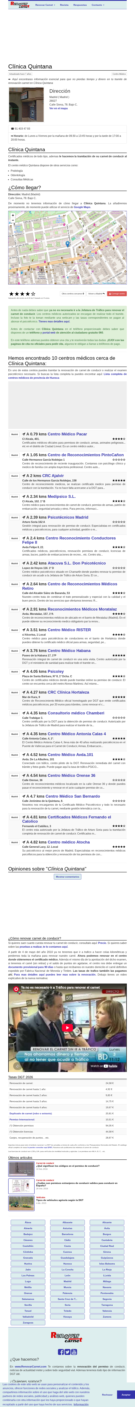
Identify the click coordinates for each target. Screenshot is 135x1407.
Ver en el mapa (58, 108)
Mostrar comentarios (67, 876)
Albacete (67, 1222)
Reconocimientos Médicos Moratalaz (82, 609)
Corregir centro (118, 294)
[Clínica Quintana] (26, 105)
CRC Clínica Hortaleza (68, 692)
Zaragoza (28, 1322)
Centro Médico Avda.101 (70, 754)
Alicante (107, 1222)
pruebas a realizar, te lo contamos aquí (44, 946)
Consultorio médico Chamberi (76, 713)
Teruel (28, 1311)
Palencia (67, 1293)
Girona (107, 1252)
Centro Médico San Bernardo (73, 796)
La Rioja (107, 1269)
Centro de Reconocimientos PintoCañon (86, 455)
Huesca (67, 1263)
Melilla (28, 1287)
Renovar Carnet (44, 5)
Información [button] (81, 1404)
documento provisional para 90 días (30, 967)
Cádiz (67, 1240)
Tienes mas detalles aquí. (54, 321)
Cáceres (28, 1240)
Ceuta (67, 1246)
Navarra (107, 1287)
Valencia (107, 1311)
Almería (28, 1228)
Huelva (28, 1263)
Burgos (107, 1234)
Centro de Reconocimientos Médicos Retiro (69, 586)
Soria (67, 1305)
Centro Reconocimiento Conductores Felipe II (69, 540)
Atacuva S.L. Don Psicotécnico (77, 563)
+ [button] (13, 215)
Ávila (107, 1228)
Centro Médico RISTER (69, 630)
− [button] (13, 220)
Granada (28, 1257)
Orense (28, 1293)
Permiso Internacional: (22, 1119)
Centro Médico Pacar (67, 434)
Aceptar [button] (126, 1394)
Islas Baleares (107, 1263)
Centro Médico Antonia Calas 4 (77, 734)
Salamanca (28, 1299)
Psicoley (56, 671)
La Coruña (67, 1269)
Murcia (67, 1287)
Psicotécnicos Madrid (68, 517)
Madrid (67, 1281)
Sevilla (28, 1305)
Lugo (28, 1281)
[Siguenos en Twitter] (67, 1353)
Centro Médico (119, 74)
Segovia (107, 1299)
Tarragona (107, 1305)
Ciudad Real (107, 1246)
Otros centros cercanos (72, 294)
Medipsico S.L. (62, 496)
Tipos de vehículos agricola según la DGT (59, 1200)
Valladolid (28, 1316)
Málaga (107, 1281)
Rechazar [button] (107, 1394)
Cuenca (67, 1252)
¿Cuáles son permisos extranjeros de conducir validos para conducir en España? (77, 1184)
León (67, 1275)
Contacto (97, 5)
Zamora (107, 1316)
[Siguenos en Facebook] (61, 1353)
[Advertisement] (67, 36)
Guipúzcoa (107, 1257)
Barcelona (67, 1234)
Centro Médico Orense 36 (71, 775)
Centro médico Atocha (69, 842)
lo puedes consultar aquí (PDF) (39, 1147)
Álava (28, 1222)
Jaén (28, 1269)
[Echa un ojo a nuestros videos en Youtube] (74, 1353)
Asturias (67, 1228)
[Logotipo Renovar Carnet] (67, 1338)
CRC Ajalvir (53, 475)
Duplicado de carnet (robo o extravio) (31, 1113)
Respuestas (80, 5)
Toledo (67, 1311)
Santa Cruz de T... (67, 1299)
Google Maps (82, 207)
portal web (48, 332)
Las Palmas (28, 1275)
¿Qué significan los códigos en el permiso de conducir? (68, 1166)
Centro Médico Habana (69, 650)
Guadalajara (67, 1257)
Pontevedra (107, 1293)
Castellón (28, 1246)
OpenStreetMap (109, 283)
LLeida (107, 1275)
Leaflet (96, 283)
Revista (64, 5)
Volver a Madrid (95, 294)
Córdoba (28, 1252)
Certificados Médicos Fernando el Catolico (66, 819)
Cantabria (107, 1240)
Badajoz (28, 1234)
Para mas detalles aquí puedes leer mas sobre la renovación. (55, 974)
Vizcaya (67, 1316)
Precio (102, 943)
